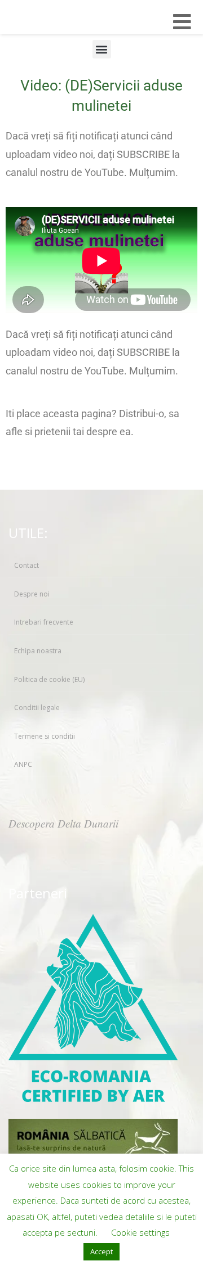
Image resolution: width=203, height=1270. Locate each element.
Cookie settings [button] (140, 1232)
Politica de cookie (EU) (49, 679)
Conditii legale (37, 707)
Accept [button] (101, 1251)
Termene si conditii (44, 736)
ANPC (23, 764)
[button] (101, 49)
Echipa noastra (37, 651)
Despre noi (32, 594)
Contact (26, 565)
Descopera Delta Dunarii (63, 823)
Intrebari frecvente (43, 622)
